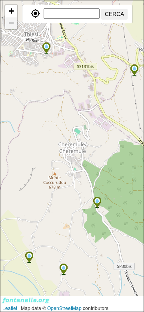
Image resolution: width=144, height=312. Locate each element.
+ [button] (11, 11)
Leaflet (9, 307)
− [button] (11, 23)
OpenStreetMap (64, 307)
